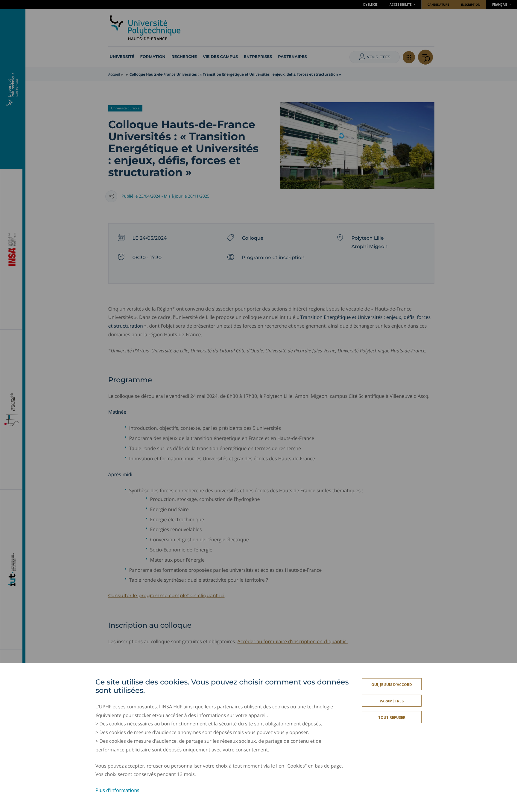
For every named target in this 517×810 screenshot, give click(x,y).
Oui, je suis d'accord (391, 684)
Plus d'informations (117, 790)
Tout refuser (391, 717)
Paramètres (392, 701)
